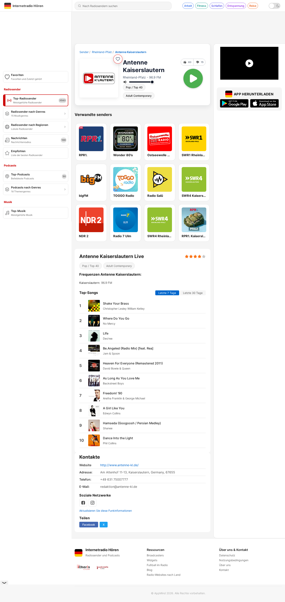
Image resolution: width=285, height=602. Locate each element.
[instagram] (92, 503)
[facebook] (83, 503)
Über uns (225, 565)
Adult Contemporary (139, 95)
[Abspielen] (193, 78)
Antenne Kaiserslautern (130, 52)
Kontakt (224, 570)
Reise (252, 5)
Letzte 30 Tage (193, 292)
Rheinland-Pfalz (102, 52)
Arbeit (188, 5)
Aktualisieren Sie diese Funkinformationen (105, 510)
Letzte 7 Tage (167, 292)
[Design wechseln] (274, 6)
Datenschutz (227, 555)
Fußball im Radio (157, 565)
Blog (149, 570)
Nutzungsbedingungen (233, 560)
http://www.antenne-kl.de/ (119, 465)
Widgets (152, 560)
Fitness (201, 5)
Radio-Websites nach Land (163, 574)
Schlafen (216, 5)
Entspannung (235, 5)
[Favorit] (118, 59)
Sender (84, 52)
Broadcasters (155, 555)
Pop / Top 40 (134, 87)
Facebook (88, 524)
